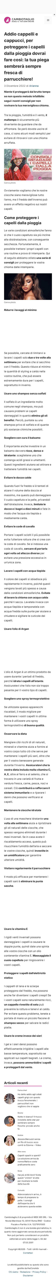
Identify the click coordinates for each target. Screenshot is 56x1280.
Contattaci (28, 1253)
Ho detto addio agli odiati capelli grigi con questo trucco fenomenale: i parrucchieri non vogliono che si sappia (30, 1100)
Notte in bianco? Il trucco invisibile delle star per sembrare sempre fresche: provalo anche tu (30, 1122)
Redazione (25, 1272)
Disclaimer (28, 1275)
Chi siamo (13, 1272)
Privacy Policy (39, 1272)
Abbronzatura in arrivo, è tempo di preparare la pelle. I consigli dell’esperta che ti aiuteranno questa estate (30, 1200)
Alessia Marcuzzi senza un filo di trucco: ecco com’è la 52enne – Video (29, 1142)
